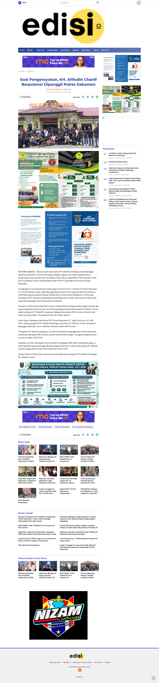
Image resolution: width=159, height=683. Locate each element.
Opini (96, 50)
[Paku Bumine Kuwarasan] (27, 493)
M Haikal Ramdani (54, 89)
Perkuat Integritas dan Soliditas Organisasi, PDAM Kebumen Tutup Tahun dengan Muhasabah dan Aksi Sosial (27, 459)
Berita (29, 50)
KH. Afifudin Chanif (27, 427)
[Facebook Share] (83, 97)
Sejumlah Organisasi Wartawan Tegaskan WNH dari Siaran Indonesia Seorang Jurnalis (27, 481)
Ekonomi (105, 50)
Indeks (108, 662)
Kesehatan (65, 50)
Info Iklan (98, 662)
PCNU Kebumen (45, 427)
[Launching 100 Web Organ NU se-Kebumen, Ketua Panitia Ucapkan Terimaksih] (69, 471)
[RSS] (80, 670)
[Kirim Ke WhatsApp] (97, 97)
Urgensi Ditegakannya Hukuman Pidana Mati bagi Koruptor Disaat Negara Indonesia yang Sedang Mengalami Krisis (123, 202)
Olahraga (85, 50)
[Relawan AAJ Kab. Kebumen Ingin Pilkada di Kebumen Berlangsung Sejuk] (48, 471)
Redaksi (66, 662)
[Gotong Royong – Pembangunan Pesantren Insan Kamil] (90, 471)
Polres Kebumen (62, 427)
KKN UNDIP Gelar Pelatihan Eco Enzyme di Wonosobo (67, 459)
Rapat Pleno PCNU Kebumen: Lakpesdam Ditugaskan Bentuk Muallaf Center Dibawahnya (68, 491)
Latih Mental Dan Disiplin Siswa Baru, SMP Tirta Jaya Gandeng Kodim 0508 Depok (125, 180)
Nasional (40, 50)
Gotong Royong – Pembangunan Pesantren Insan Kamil (88, 481)
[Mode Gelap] (139, 3)
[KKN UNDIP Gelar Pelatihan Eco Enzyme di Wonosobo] (69, 450)
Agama (76, 50)
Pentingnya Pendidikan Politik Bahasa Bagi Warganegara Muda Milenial (123, 191)
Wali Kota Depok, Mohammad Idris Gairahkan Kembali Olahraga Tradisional (124, 170)
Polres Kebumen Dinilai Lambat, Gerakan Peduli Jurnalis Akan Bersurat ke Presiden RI (90, 459)
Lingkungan (52, 50)
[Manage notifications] (153, 678)
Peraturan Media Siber (82, 662)
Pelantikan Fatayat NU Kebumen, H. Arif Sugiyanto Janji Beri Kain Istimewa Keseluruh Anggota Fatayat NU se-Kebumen (89, 491)
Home (21, 50)
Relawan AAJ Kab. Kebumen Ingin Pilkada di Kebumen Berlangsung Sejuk (47, 481)
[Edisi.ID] (79, 26)
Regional (67, 89)
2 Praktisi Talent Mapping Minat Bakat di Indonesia (122, 154)
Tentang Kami (55, 662)
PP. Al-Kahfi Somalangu (82, 427)
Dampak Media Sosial (118, 162)
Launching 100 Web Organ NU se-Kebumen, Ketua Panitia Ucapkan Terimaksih (68, 481)
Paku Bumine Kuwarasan (23, 501)
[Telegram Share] (92, 97)
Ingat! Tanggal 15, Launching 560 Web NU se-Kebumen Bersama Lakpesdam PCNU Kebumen (47, 491)
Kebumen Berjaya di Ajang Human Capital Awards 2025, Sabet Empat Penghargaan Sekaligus (48, 459)
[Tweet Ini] (88, 97)
